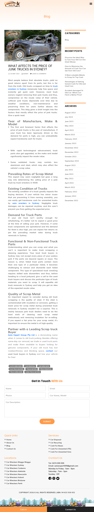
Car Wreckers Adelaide (15, 471)
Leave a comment (39, 73)
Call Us (23, 509)
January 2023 (70, 143)
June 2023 (69, 121)
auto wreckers (16, 366)
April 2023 (69, 130)
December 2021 (71, 200)
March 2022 (70, 187)
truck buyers (32, 369)
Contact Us (11, 448)
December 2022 (71, 147)
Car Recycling (56, 442)
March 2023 (70, 134)
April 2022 (69, 183)
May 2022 (69, 178)
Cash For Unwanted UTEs (60, 448)
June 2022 (69, 174)
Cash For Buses (56, 445)
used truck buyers (33, 372)
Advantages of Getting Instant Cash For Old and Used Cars (75, 83)
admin (25, 73)
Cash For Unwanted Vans (60, 452)
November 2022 (71, 152)
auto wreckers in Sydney (25, 203)
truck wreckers (16, 372)
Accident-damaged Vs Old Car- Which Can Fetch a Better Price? (74, 92)
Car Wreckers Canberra (16, 468)
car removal (30, 366)
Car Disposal (55, 439)
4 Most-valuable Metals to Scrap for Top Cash (75, 76)
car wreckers (44, 366)
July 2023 (69, 117)
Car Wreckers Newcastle (16, 474)
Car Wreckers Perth (14, 483)
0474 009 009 (58, 463)
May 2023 (69, 125)
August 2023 (70, 112)
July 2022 (69, 169)
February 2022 (71, 191)
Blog (67, 39)
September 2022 (72, 161)
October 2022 (70, 156)
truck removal (46, 369)
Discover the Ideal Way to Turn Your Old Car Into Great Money (75, 59)
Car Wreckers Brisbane (15, 480)
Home (8, 439)
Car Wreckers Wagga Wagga (18, 462)
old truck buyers (16, 369)
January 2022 (70, 196)
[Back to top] (89, 502)
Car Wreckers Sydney (15, 465)
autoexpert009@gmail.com (66, 465)
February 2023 (71, 139)
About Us (10, 442)
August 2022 (70, 165)
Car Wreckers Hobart (15, 477)
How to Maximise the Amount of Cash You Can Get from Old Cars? (75, 68)
